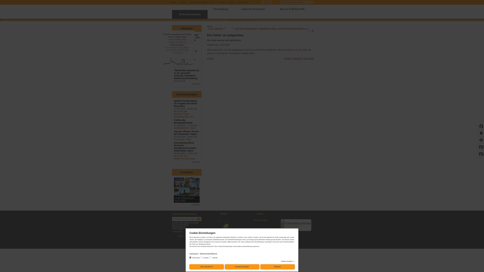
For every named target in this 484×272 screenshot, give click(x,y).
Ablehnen (277, 267)
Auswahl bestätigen (242, 267)
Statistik (215, 258)
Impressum (193, 253)
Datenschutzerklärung (208, 253)
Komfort (206, 258)
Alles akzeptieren (206, 267)
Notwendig (196, 258)
